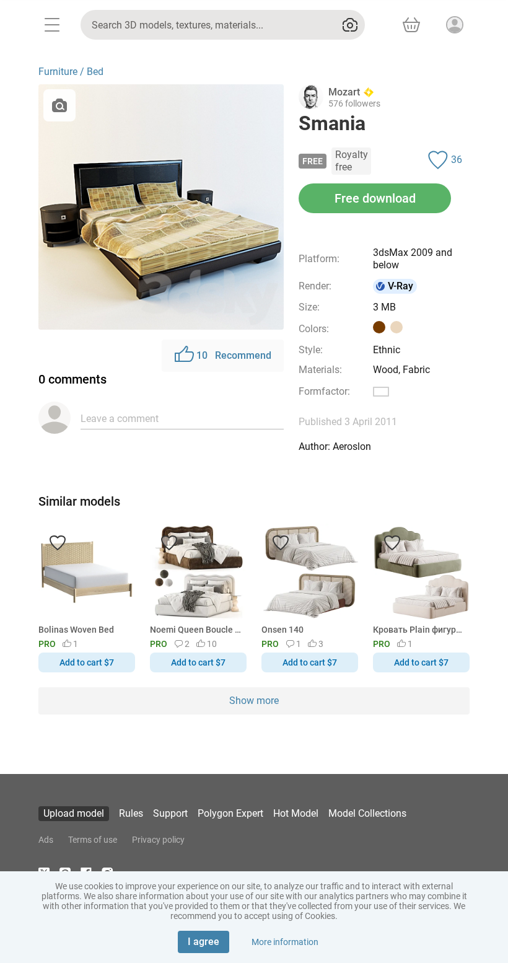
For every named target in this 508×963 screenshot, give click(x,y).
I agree (203, 942)
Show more (254, 700)
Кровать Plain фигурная (419, 630)
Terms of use (92, 840)
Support (170, 813)
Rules (131, 813)
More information (285, 942)
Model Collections (367, 813)
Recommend (233, 355)
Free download (375, 198)
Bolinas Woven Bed (76, 630)
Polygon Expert (230, 813)
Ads (45, 840)
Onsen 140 (282, 630)
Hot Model (295, 813)
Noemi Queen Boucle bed (196, 630)
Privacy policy (158, 840)
